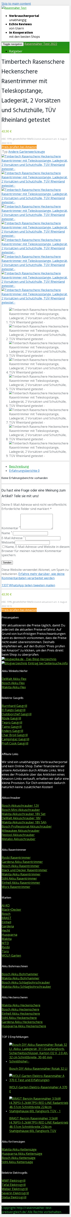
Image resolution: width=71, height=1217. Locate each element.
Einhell (6, 922)
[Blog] (14, 663)
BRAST (6, 918)
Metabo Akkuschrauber (18, 839)
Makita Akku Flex (14, 687)
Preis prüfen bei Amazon (19, 147)
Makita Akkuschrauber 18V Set (23, 814)
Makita (7, 939)
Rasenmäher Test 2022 (40, 44)
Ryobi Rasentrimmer (16, 857)
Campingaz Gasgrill (15, 739)
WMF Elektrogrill (13, 1180)
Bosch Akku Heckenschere (20, 1009)
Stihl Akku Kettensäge (17, 1162)
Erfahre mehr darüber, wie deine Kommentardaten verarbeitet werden (33, 576)
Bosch (6, 914)
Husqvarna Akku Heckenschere (24, 1026)
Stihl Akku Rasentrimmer (19, 878)
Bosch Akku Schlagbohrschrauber (26, 982)
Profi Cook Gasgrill (15, 743)
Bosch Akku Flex (13, 683)
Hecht (6, 930)
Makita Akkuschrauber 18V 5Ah (24, 822)
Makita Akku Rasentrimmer (21, 874)
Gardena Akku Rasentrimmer (22, 862)
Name (7, 533)
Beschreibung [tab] (19, 466)
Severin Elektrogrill (15, 1193)
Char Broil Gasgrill (15, 735)
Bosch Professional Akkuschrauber (27, 826)
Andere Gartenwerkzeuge (26, 152)
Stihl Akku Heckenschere (19, 1018)
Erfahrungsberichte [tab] (24, 471)
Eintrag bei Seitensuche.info (48, 663)
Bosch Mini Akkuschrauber (21, 810)
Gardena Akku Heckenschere (22, 1022)
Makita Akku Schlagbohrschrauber (26, 987)
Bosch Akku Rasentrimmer (20, 866)
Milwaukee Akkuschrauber (21, 831)
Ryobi (6, 947)
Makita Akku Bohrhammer (20, 978)
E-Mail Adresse (13, 538)
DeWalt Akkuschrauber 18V (21, 818)
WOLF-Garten (11, 955)
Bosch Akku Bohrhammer (20, 974)
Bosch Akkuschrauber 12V (20, 805)
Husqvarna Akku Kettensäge (22, 1154)
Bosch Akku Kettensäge (18, 1158)
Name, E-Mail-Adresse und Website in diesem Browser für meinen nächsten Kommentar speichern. (35, 551)
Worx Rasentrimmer (16, 887)
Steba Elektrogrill (14, 1197)
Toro (5, 951)
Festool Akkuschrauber (18, 835)
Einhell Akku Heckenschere (21, 1013)
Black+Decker (11, 909)
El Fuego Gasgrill (13, 710)
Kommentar (11, 528)
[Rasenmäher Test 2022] (14, 8)
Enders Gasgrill (12, 731)
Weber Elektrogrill (15, 1189)
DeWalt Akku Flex (14, 679)
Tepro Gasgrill (12, 722)
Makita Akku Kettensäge (19, 1149)
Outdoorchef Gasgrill (16, 714)
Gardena (8, 926)
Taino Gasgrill (12, 727)
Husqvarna (9, 935)
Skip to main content (16, 4)
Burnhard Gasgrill (14, 706)
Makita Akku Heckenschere (21, 1005)
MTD (5, 943)
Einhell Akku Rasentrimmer (21, 883)
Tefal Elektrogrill (14, 1185)
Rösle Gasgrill (11, 718)
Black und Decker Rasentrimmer (24, 870)
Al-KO (6, 905)
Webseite (8, 542)
